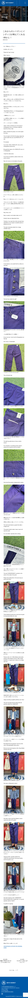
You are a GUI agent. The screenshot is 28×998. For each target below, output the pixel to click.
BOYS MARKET (12, 996)
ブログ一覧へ (12, 970)
